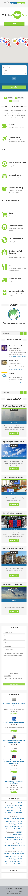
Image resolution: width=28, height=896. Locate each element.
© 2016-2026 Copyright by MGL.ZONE (14, 891)
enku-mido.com (17, 893)
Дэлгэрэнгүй (14, 433)
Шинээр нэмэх (21, 3)
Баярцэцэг (8, 843)
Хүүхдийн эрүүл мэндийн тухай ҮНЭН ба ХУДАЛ (14, 845)
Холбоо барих (18, 888)
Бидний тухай (9, 888)
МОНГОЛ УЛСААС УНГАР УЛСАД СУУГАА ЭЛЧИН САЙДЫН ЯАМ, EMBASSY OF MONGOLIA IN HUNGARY (14, 808)
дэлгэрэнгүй (14, 713)
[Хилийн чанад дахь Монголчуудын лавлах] (14, 15)
